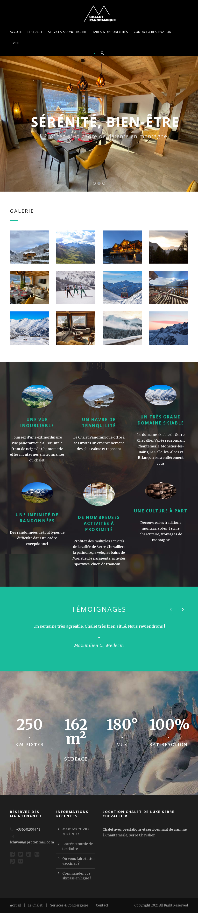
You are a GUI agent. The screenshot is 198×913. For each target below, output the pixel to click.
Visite (17, 43)
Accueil (16, 31)
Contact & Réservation (152, 31)
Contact (102, 905)
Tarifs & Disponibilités (110, 31)
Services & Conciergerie (67, 31)
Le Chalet (35, 31)
